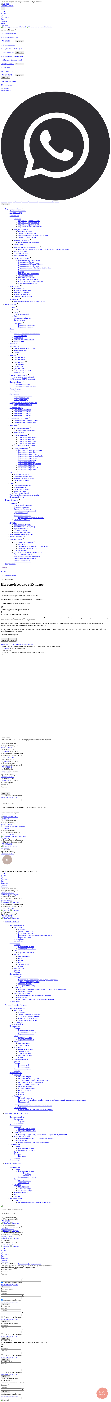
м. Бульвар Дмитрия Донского (12, 56)
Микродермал (19, 372)
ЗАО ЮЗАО (27, 1175)
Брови (16, 316)
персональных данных (9, 797)
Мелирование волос (21, 255)
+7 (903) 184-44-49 (7, 41)
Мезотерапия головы (21, 398)
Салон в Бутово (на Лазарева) (16, 1005)
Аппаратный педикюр (22, 532)
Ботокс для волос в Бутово (28, 1018)
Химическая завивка (21, 240)
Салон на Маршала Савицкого (16, 1113)
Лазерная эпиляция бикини (28, 452)
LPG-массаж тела (20, 336)
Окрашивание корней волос (28, 266)
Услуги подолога (16, 539)
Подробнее (5, 648)
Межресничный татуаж (22, 318)
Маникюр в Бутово (25, 1077)
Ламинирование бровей (23, 485)
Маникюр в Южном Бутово (28, 1078)
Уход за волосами (20, 251)
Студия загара (10, 564)
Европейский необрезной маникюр (31, 518)
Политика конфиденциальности (29, 1264)
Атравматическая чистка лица (25, 348)
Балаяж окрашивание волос (28, 274)
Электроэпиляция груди (27, 441)
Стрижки (17, 219)
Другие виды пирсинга (22, 370)
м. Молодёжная (6, 202)
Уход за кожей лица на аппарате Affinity (24, 495)
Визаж (12, 329)
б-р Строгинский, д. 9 (9, 71)
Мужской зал (14, 286)
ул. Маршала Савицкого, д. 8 (11, 60)
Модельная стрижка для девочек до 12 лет (29, 301)
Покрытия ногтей (20, 997)
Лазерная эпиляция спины (28, 468)
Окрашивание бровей (22, 489)
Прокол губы (19, 366)
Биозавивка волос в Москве (28, 242)
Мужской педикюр (21, 528)
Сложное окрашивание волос (29, 260)
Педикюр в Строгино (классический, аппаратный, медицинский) (42, 989)
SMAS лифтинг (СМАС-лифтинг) (22, 379)
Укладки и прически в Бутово (29, 1014)
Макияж (17, 1071)
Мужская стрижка (20, 288)
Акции (3, 15)
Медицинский (23, 1102)
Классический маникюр (23, 505)
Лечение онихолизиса (22, 560)
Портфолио (5, 17)
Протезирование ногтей (23, 554)
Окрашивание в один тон (27, 283)
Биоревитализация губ (22, 412)
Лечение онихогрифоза (22, 562)
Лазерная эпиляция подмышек (29, 464)
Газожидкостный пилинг (19, 418)
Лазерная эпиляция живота (28, 458)
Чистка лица (14, 346)
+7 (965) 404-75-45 (7, 75)
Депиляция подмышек (26, 430)
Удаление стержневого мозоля (25, 558)
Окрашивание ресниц (22, 480)
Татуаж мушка (19, 320)
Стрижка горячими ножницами (30, 227)
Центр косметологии (8, 33)
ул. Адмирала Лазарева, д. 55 (11, 49)
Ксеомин (17, 391)
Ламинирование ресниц (23, 476)
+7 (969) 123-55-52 (7, 64)
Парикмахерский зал (13, 209)
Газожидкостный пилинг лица (25, 422)
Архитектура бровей (21, 493)
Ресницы (13, 472)
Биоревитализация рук (22, 413)
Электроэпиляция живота (27, 437)
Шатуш (21, 272)
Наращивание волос (21, 253)
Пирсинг (13, 355)
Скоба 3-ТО (22, 544)
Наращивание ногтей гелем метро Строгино (34, 995)
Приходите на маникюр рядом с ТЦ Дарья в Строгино (38, 980)
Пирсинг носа (19, 362)
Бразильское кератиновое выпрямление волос (35, 935)
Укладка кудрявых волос (27, 237)
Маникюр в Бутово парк (27, 1131)
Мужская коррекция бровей (24, 377)
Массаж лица (14, 343)
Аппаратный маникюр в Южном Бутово (33, 1080)
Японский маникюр (21, 507)
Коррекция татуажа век (26, 325)
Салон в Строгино (12, 922)
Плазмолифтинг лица (22, 384)
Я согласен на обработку (11, 796)
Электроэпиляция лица (26, 443)
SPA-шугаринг (19, 432)
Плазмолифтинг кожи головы (25, 386)
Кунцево (26, 1173)
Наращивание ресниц (22, 474)
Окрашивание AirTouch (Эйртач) (30, 264)
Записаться (19, 41)
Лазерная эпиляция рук (26, 466)
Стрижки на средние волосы (28, 223)
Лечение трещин (20, 550)
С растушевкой (23, 314)
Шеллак (21, 1092)
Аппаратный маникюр (22, 516)
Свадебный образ (16, 213)
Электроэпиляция (20, 435)
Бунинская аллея (24, 1090)
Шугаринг (22, 1156)
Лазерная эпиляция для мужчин (30, 450)
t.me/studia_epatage (7, 6)
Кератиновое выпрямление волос (26, 247)
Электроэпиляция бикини (28, 439)
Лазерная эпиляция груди (27, 454)
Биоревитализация (16, 408)
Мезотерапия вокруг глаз (23, 396)
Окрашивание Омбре (26, 262)
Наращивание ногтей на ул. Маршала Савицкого (36, 1138)
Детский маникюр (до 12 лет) (25, 511)
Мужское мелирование (22, 294)
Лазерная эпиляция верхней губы (30, 456)
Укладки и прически (21, 230)
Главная (4, 567)
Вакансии (4, 883)
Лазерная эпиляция (21, 448)
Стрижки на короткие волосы (29, 225)
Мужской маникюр (21, 513)
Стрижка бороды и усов (23, 296)
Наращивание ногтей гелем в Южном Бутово (35, 1106)
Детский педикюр (20, 530)
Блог (2, 19)
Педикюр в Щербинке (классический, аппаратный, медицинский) (42, 1134)
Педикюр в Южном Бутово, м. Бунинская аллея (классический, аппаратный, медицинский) (52, 1100)
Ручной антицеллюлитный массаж (27, 334)
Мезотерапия (14, 394)
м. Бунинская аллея (8, 45)
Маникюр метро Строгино (28, 978)
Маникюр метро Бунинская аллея (30, 1082)
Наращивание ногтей (17, 536)
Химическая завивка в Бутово (29, 1016)
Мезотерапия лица (21, 400)
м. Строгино (5, 68)
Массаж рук (18, 338)
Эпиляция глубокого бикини (24, 445)
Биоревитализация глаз (22, 410)
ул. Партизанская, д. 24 (9, 37)
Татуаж (12, 307)
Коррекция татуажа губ (26, 327)
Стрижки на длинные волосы (29, 221)
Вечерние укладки (25, 231)
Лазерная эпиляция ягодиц (28, 469)
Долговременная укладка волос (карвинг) (33, 235)
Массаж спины (19, 342)
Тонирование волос (25, 276)
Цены (3, 23)
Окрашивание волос (21, 258)
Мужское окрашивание (22, 290)
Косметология (10, 304)
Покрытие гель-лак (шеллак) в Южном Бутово (35, 1110)
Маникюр (13, 503)
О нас (3, 11)
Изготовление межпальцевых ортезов (28, 552)
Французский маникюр (22, 509)
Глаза (16, 312)
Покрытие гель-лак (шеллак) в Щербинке (33, 1142)
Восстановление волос (18, 211)
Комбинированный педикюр (25, 527)
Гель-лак (21, 1094)
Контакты (4, 25)
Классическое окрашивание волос (30, 281)
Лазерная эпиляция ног (26, 462)
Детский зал (14, 299)
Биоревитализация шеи (22, 415)
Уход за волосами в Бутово (28, 1020)
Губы (16, 309)
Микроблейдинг (20, 491)
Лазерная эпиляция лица (27, 460)
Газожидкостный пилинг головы (26, 420)
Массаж (12, 332)
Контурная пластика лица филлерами (23, 403)
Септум (21, 364)
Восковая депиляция (21, 428)
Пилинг (17, 352)
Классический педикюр (22, 525)
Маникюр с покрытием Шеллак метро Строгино (36, 999)
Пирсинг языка (19, 357)
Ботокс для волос (20, 244)
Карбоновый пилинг (21, 350)
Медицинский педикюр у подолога (27, 556)
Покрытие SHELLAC (22, 520)
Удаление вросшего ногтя (27, 548)
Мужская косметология (18, 375)
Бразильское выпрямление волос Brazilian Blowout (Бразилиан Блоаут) (44, 249)
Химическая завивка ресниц (24, 478)
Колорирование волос (26, 278)
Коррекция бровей (21, 487)
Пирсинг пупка (19, 368)
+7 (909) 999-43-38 (7, 52)
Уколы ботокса (15, 389)
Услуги (3, 13)
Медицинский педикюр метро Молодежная (17, 644)
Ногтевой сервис (11, 500)
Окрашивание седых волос (28, 279)
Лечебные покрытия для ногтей (21, 534)
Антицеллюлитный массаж (24, 340)
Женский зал (14, 216)
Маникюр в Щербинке (26, 1129)
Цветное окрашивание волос (29, 270)
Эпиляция (13, 425)
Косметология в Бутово (22, 1069)
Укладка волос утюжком (27, 233)
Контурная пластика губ (23, 405)
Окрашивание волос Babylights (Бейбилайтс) (34, 268)
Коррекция (18, 323)
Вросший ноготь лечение (23, 542)
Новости (4, 21)
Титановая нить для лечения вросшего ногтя (34, 546)
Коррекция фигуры (17, 497)
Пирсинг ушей (19, 359)
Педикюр (13, 523)
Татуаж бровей (23, 1045)
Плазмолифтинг (15, 382)
